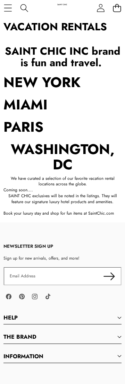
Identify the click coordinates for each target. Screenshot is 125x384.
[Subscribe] (109, 276)
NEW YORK (42, 82)
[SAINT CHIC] (62, 8)
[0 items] (117, 8)
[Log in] (100, 8)
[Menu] (8, 8)
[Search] (24, 8)
